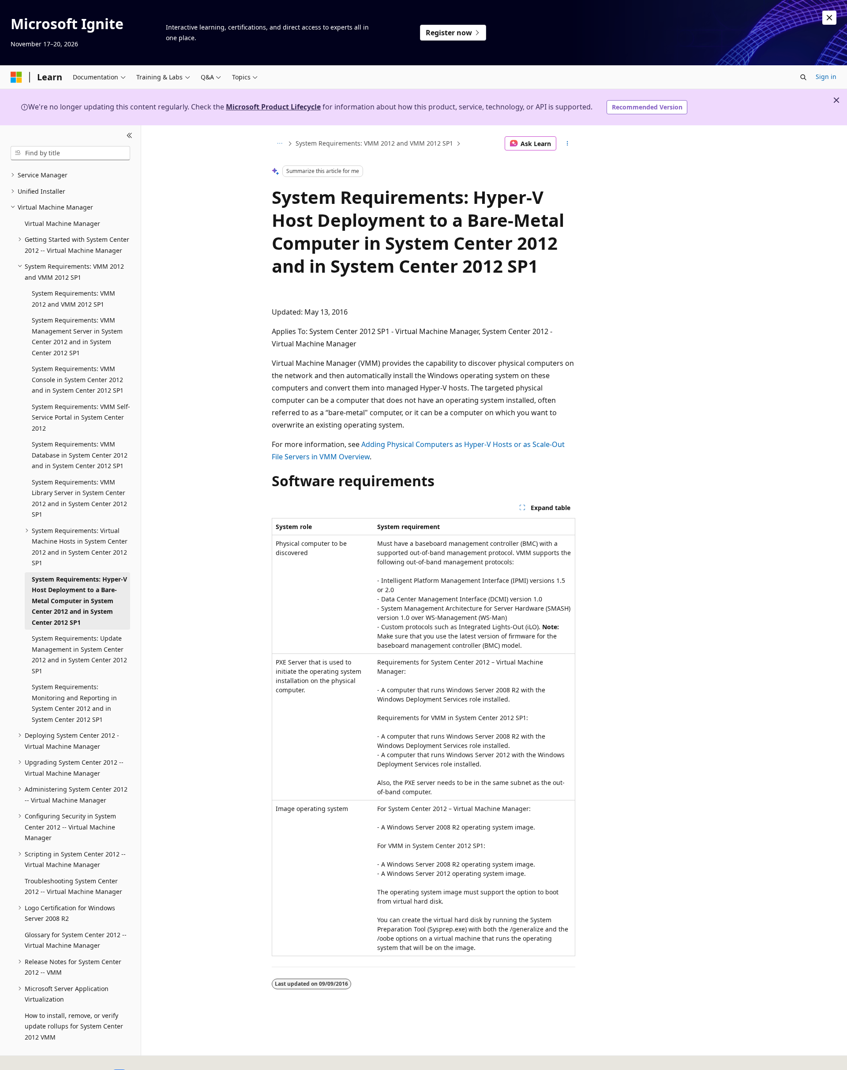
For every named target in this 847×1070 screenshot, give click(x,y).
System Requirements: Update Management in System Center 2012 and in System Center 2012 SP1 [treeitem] (79, 654)
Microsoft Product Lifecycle (273, 107)
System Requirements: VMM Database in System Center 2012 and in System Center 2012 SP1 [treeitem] (79, 455)
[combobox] (70, 153)
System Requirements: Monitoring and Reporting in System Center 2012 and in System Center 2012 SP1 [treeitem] (74, 703)
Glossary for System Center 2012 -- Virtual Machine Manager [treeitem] (76, 940)
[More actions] (567, 143)
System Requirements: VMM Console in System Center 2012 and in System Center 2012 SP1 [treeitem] (78, 379)
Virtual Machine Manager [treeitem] (62, 223)
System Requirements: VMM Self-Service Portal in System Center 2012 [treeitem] (81, 417)
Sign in (826, 76)
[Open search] (803, 77)
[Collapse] (129, 136)
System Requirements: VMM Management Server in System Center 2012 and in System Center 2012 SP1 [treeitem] (77, 336)
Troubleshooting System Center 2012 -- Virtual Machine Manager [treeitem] (73, 886)
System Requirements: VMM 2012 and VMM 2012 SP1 (374, 143)
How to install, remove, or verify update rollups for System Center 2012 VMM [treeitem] (74, 1026)
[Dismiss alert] (829, 18)
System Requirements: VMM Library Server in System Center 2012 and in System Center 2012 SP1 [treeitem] (79, 498)
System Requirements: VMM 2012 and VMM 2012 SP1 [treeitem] (73, 298)
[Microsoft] (16, 77)
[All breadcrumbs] (279, 143)
